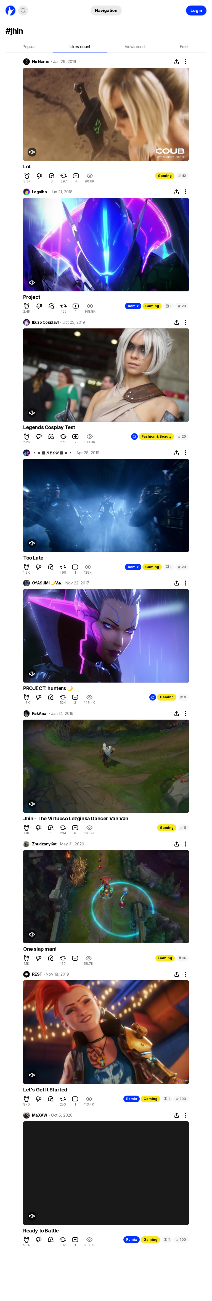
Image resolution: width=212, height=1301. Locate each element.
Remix (133, 306)
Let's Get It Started (45, 1090)
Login (196, 10)
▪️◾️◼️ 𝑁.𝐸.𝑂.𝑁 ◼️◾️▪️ (52, 453)
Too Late (33, 558)
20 (182, 306)
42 (182, 175)
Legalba (39, 192)
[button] (27, 176)
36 (182, 958)
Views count (135, 46)
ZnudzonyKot (44, 844)
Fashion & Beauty (156, 436)
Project (31, 297)
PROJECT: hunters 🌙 (48, 688)
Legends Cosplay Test (49, 427)
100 (181, 1098)
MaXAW (39, 1115)
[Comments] (51, 176)
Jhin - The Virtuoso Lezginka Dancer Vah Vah (75, 818)
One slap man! (40, 949)
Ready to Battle (41, 1231)
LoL (27, 166)
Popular (29, 46)
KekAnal (39, 713)
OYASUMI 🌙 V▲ (47, 583)
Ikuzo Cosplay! (45, 322)
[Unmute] (32, 152)
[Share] (176, 61)
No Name (40, 62)
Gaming (165, 176)
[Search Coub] (23, 10)
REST (37, 974)
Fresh (184, 46)
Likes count (80, 46)
